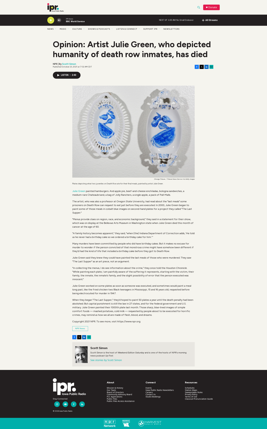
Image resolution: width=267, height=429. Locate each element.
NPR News (80, 328)
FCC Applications (114, 396)
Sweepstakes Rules (194, 392)
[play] (51, 20)
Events (149, 388)
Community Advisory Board (119, 394)
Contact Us (151, 394)
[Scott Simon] (81, 354)
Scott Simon (69, 64)
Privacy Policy (191, 394)
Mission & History (115, 388)
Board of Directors (115, 392)
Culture (77, 29)
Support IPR (150, 29)
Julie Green (78, 191)
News (50, 29)
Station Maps (191, 390)
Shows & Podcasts (99, 29)
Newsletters (171, 29)
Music (63, 29)
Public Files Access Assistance (120, 401)
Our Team (111, 390)
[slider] (63, 20)
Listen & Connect (126, 29)
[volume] (59, 20)
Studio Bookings (153, 396)
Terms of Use (191, 396)
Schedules (190, 388)
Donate (212, 7)
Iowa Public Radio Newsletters (160, 390)
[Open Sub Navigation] (56, 29)
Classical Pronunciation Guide (199, 399)
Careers (149, 392)
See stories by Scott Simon (106, 360)
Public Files (112, 399)
